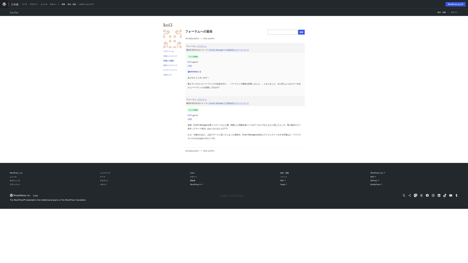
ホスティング (15, 180)
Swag (283, 184)
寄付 (283, 180)
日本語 (35, 196)
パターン (103, 184)
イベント (283, 177)
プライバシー (15, 184)
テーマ (102, 177)
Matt (373, 177)
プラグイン (202, 46)
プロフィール (168, 51)
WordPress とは (16, 173)
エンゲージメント (170, 70)
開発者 (192, 180)
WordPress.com (377, 173)
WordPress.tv (196, 184)
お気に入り (167, 75)
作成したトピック (170, 56)
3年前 (190, 66)
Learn (192, 173)
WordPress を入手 (455, 4)
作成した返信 (168, 61)
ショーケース (105, 173)
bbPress (374, 180)
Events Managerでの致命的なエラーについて (229, 50)
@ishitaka (192, 71)
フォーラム (14, 12)
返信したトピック (170, 65)
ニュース (13, 177)
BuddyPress (376, 184)
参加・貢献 (284, 173)
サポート (193, 177)
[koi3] (172, 39)
